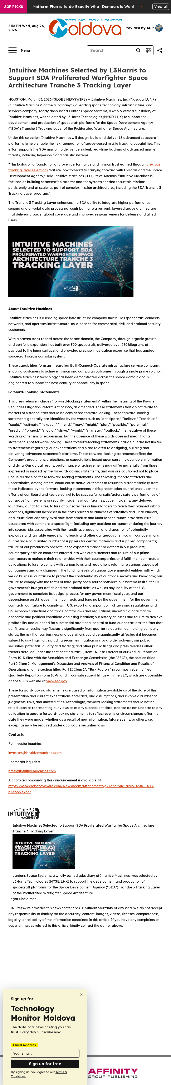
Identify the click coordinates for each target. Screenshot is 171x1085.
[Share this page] (160, 50)
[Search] (138, 50)
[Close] (81, 995)
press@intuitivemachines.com (32, 771)
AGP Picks (13, 7)
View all (160, 6)
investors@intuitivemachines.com (35, 753)
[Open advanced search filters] (148, 50)
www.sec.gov (56, 681)
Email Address (24, 1045)
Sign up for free (45, 1063)
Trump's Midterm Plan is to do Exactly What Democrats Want (75, 6)
